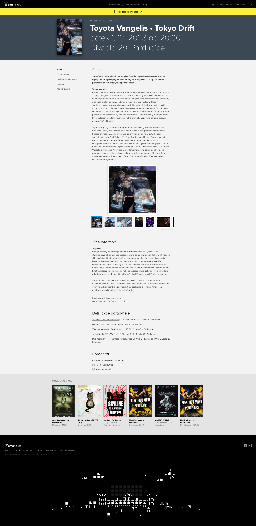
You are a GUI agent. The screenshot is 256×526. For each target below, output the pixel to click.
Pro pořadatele (133, 4)
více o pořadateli (103, 369)
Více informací (63, 75)
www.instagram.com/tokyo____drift (108, 301)
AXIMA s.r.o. (26, 454)
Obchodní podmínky (68, 451)
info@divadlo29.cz (104, 365)
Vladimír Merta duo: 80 (103, 329)
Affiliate (38, 451)
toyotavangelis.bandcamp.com (106, 298)
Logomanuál (50, 451)
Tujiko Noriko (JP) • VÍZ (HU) (105, 334)
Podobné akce (63, 89)
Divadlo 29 (108, 48)
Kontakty (9, 451)
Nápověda (27, 451)
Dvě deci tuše (98, 324)
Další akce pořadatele (67, 79)
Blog (145, 4)
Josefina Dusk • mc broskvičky (106, 319)
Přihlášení (240, 4)
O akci (59, 70)
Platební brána (37, 454)
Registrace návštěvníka (221, 4)
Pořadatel (62, 84)
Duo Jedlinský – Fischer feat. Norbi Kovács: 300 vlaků (117, 339)
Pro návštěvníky (116, 4)
